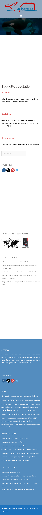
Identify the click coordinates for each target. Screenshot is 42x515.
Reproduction (8, 138)
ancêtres (13, 396)
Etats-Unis (31, 411)
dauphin (12, 411)
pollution (24, 418)
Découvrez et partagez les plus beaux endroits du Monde (20, 453)
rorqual (12, 424)
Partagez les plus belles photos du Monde (15, 460)
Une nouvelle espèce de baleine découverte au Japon (18, 265)
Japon (3, 414)
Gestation (6, 114)
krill (6, 414)
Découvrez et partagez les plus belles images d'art (18, 457)
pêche (30, 421)
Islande (37, 410)
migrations (31, 414)
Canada (20, 404)
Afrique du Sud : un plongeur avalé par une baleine (17, 282)
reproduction (5, 424)
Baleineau (6, 92)
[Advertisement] (21, 57)
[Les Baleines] (21, 7)
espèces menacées (23, 410)
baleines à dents (20, 400)
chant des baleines (29, 404)
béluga (10, 404)
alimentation (5, 396)
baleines (11, 400)
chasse (37, 404)
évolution (8, 427)
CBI (23, 404)
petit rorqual (19, 418)
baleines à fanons (29, 400)
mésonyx (3, 418)
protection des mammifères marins (14, 421)
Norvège (8, 418)
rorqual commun (19, 424)
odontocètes (13, 418)
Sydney (34, 508)
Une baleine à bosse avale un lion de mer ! (15, 272)
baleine (24, 396)
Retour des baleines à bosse (10, 262)
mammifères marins (18, 414)
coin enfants (4, 407)
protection (32, 418)
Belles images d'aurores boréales (12, 442)
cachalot (14, 404)
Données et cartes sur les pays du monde (14, 438)
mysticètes (38, 414)
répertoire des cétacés (31, 424)
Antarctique (18, 396)
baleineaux (29, 396)
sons (38, 424)
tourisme (3, 427)
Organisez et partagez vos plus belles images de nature (19, 449)
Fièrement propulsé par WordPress (13, 508)
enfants (16, 410)
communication (34, 407)
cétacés (5, 410)
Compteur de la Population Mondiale (13, 446)
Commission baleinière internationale (18, 407)
